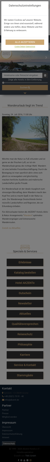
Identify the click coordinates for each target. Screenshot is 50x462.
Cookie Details (20, 47)
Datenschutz (30, 47)
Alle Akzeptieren (25, 42)
